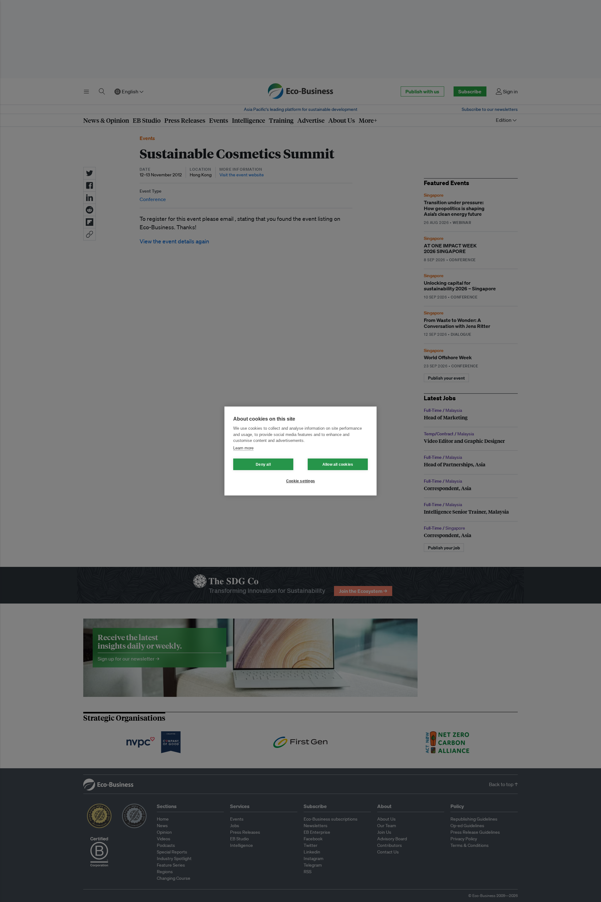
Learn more (243, 448)
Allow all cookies (337, 464)
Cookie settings (300, 481)
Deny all (263, 464)
